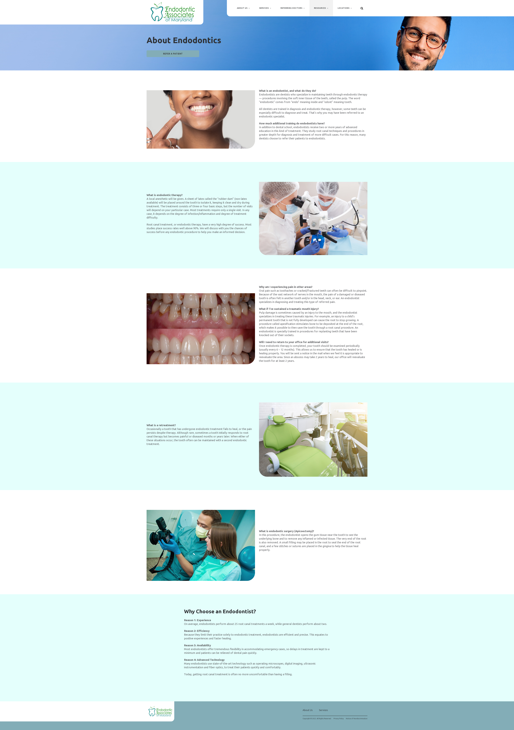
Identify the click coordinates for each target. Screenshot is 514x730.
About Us (242, 8)
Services (264, 8)
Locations (343, 8)
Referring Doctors (291, 8)
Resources (320, 8)
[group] (201, 119)
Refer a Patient (173, 53)
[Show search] (362, 8)
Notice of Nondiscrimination (356, 718)
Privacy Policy (339, 718)
